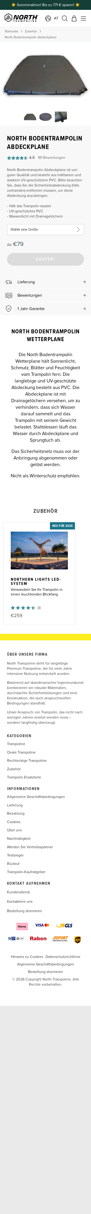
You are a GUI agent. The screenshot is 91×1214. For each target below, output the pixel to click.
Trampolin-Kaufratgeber (26, 872)
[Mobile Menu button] (83, 18)
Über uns (14, 830)
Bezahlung (15, 813)
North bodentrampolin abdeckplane (30, 37)
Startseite (11, 31)
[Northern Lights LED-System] (39, 550)
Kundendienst (18, 892)
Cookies (13, 822)
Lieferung (15, 805)
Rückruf (13, 863)
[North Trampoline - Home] (31, 18)
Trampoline (16, 744)
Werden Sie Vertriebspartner (30, 847)
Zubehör (31, 31)
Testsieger (15, 855)
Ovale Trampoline (21, 752)
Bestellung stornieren (24, 911)
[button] (45, 281)
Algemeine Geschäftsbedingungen (45, 964)
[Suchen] (65, 18)
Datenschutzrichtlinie (63, 956)
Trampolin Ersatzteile (24, 777)
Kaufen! (45, 259)
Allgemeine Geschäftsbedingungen (36, 796)
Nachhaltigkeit (19, 838)
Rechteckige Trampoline (27, 760)
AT (56, 18)
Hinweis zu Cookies (27, 956)
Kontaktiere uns (19, 901)
